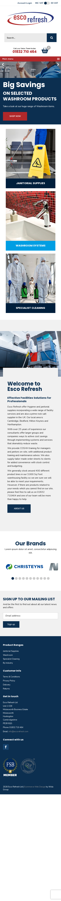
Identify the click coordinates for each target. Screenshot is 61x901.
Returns (6, 688)
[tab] (12, 578)
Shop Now (15, 116)
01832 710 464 (25, 51)
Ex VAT (54, 3)
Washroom (8, 655)
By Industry (8, 663)
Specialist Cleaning (11, 659)
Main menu (7, 58)
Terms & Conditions (11, 676)
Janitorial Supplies (11, 651)
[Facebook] (6, 747)
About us (19, 508)
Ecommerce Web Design (34, 786)
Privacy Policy (9, 680)
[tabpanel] (24, 566)
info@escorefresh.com (18, 731)
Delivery (6, 684)
